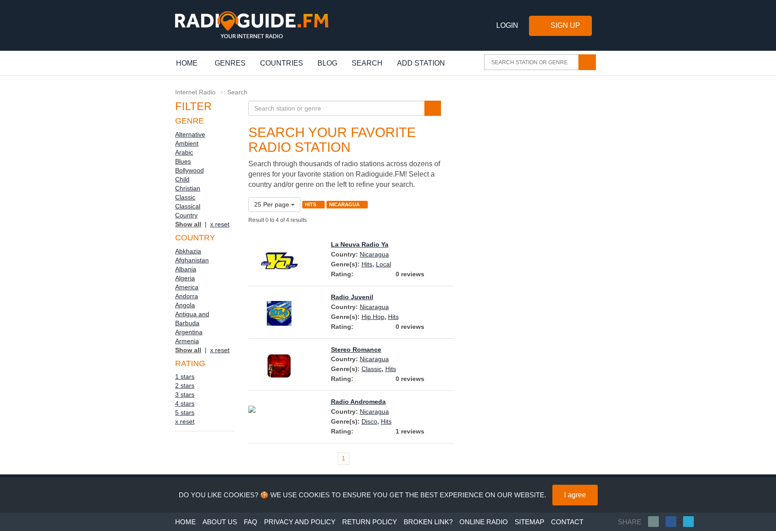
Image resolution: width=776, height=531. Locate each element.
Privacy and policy (299, 522)
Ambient (186, 143)
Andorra (186, 296)
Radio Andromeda (358, 401)
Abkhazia (188, 251)
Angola (185, 305)
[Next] (446, 458)
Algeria (185, 278)
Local (383, 264)
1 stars (184, 376)
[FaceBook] (674, 521)
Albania (185, 269)
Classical (187, 206)
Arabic (184, 152)
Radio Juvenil (352, 297)
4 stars (184, 403)
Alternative (190, 134)
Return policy (369, 522)
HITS (311, 204)
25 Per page (272, 204)
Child (182, 179)
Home (191, 63)
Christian (187, 188)
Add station (421, 63)
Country (186, 215)
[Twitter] (692, 521)
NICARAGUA (345, 204)
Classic (185, 197)
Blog (327, 63)
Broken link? (428, 522)
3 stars (184, 394)
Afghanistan (192, 260)
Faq (250, 522)
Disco (369, 421)
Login (507, 25)
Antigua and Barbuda (192, 318)
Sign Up (565, 25)
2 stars (184, 385)
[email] (657, 521)
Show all (188, 224)
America (186, 287)
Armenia (187, 341)
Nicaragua (374, 254)
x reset (219, 224)
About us (220, 522)
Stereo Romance (356, 349)
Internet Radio (195, 92)
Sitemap (529, 522)
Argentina (189, 332)
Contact (567, 522)
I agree (575, 495)
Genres (230, 63)
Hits (367, 264)
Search (367, 63)
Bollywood (189, 170)
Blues (183, 161)
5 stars (184, 412)
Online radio (483, 522)
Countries (281, 63)
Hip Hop (373, 316)
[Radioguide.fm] (251, 25)
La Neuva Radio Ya (359, 244)
